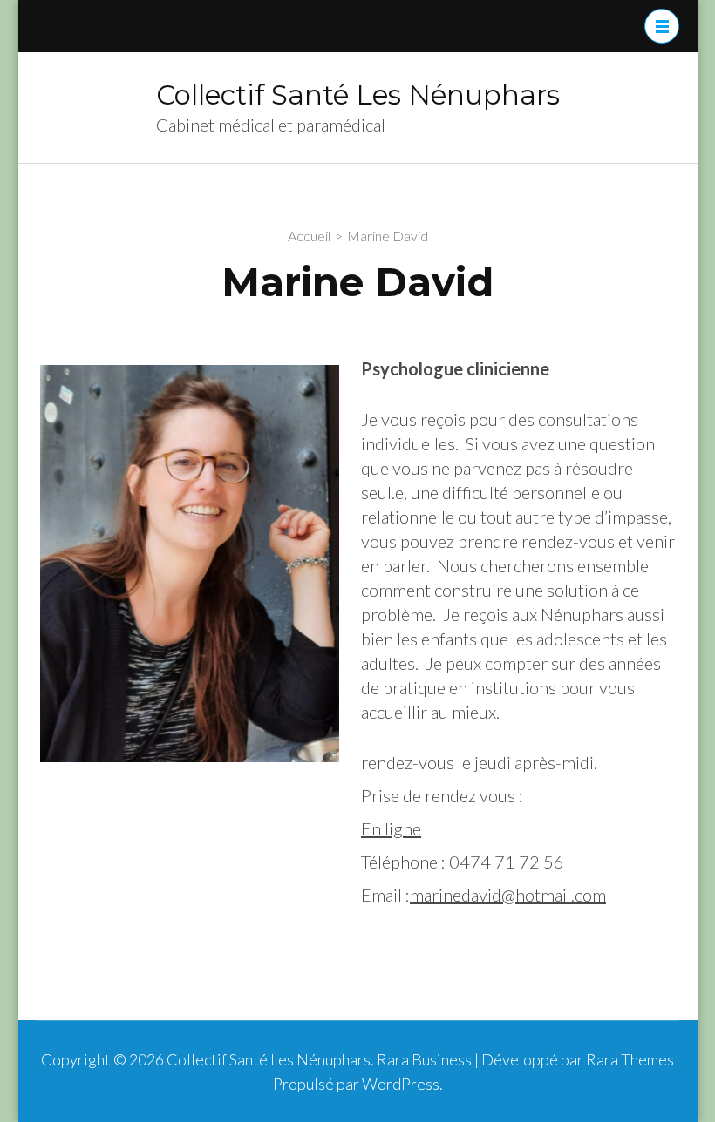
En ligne (391, 828)
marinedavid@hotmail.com (508, 894)
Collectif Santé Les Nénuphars (358, 95)
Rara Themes (630, 1059)
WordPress (400, 1083)
